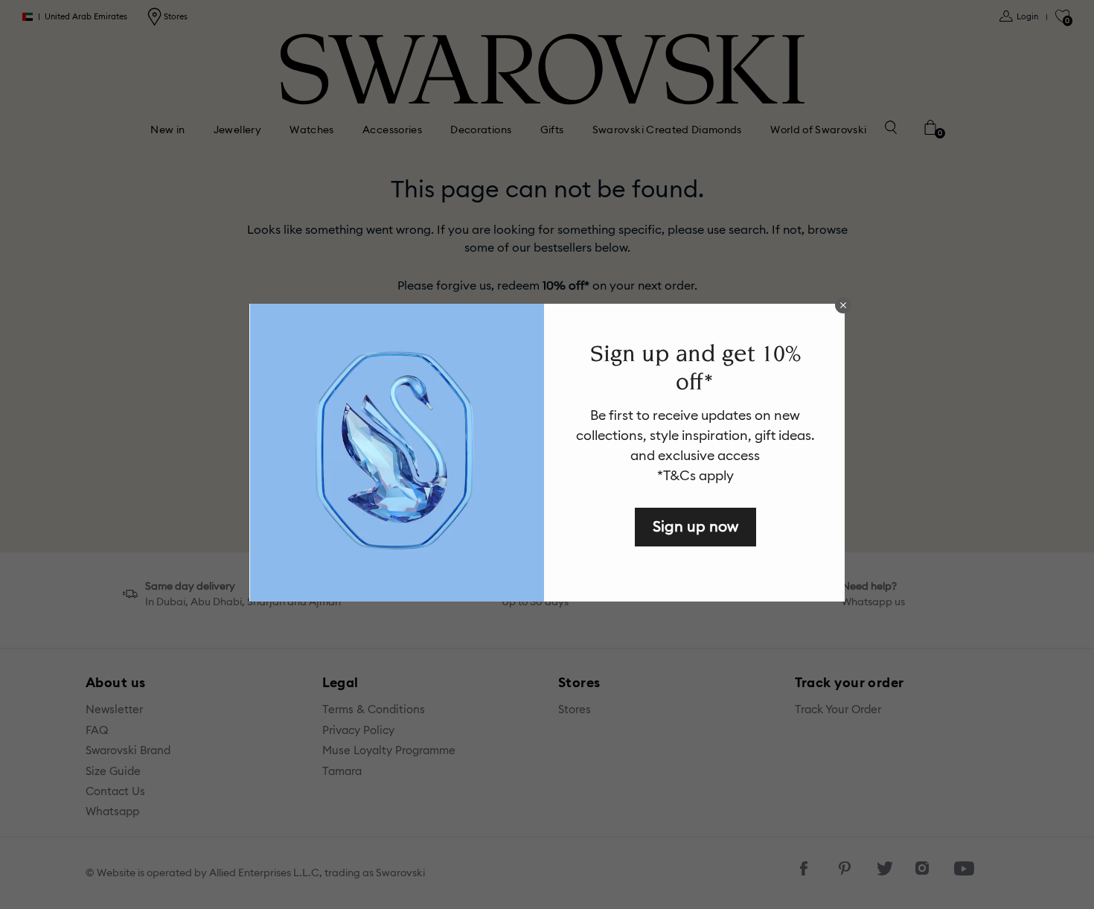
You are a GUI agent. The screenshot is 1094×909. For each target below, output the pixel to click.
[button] (843, 305)
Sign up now (695, 526)
